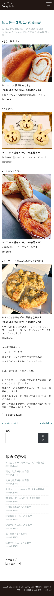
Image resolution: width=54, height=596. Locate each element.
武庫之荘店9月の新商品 (17, 480)
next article (45, 423)
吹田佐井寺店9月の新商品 (18, 507)
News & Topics (13, 32)
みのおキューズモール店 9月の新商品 (25, 462)
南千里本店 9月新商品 (16, 534)
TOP (18, 590)
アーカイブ (11, 560)
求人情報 (27, 590)
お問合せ (48, 590)
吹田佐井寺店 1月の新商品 (22, 22)
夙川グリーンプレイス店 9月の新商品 (25, 489)
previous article (11, 423)
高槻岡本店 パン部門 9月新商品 (23, 498)
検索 (8, 430)
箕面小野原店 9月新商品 (18, 543)
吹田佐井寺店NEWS (33, 32)
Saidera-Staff (36, 29)
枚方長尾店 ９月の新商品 (19, 516)
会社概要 (37, 590)
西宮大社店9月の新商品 (17, 471)
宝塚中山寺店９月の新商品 (19, 525)
